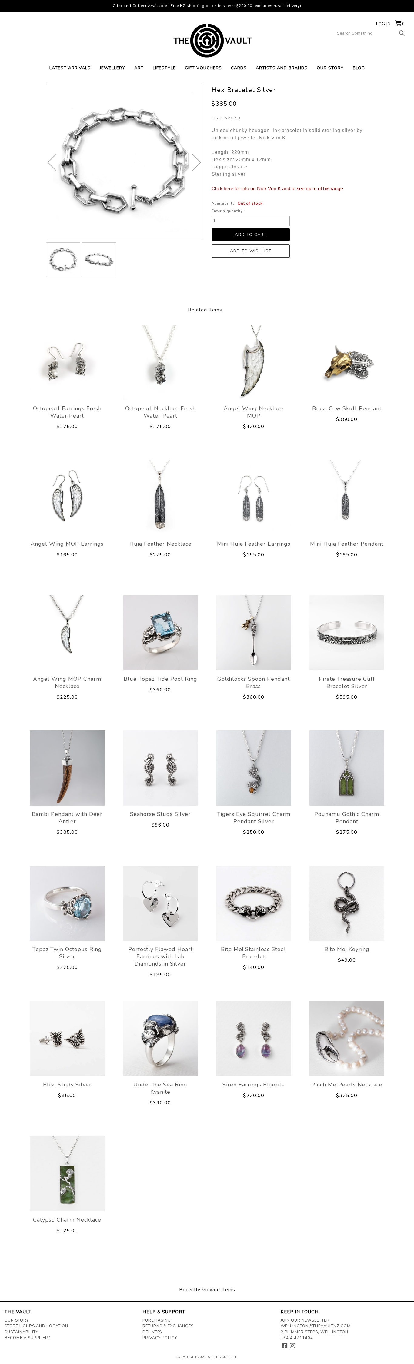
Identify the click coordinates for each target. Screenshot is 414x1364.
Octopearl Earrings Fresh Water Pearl (67, 412)
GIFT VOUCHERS (203, 68)
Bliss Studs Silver (67, 1084)
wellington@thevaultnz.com (316, 1326)
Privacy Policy (159, 1338)
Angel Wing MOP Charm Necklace (67, 682)
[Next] (196, 162)
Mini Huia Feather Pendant (346, 543)
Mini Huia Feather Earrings (253, 543)
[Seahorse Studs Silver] (160, 768)
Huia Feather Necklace (160, 543)
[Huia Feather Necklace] (160, 497)
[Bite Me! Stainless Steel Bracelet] (253, 903)
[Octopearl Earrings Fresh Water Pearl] (67, 362)
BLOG (359, 68)
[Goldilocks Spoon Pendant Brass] (253, 633)
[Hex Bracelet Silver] (63, 260)
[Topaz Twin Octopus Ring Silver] (67, 903)
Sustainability (21, 1332)
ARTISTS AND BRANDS (282, 68)
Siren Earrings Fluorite (253, 1084)
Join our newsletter (305, 1320)
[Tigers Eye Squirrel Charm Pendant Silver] (253, 768)
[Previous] (52, 162)
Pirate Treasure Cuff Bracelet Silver (347, 682)
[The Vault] (207, 41)
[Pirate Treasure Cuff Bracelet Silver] (347, 633)
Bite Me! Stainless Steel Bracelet (253, 953)
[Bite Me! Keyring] (347, 903)
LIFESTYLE (164, 68)
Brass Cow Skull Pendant (347, 408)
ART (139, 68)
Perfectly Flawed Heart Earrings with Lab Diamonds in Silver (160, 956)
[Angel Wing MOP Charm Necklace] (67, 633)
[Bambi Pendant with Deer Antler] (67, 768)
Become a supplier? (27, 1338)
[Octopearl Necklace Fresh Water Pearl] (160, 362)
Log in (383, 24)
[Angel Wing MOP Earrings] (67, 497)
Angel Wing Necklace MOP (254, 412)
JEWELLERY (112, 68)
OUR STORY (330, 68)
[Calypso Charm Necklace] (67, 1174)
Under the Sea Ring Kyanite (160, 1088)
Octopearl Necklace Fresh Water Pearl (160, 412)
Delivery (152, 1332)
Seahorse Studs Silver (160, 814)
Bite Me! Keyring (346, 949)
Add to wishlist (251, 251)
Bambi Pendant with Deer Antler (67, 817)
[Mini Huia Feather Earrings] (253, 497)
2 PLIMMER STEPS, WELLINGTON (314, 1332)
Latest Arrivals (70, 68)
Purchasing (156, 1320)
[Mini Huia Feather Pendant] (347, 497)
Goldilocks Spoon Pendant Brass (253, 682)
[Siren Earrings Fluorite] (253, 1038)
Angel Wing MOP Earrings (67, 543)
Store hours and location (36, 1326)
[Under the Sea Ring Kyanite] (160, 1038)
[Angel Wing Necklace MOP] (253, 362)
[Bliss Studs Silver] (67, 1038)
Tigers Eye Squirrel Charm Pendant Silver (253, 817)
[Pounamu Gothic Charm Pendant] (347, 768)
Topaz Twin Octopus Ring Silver (67, 953)
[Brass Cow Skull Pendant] (347, 362)
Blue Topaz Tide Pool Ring (160, 679)
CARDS (239, 68)
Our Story (17, 1320)
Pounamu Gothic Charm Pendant (346, 817)
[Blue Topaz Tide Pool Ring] (160, 633)
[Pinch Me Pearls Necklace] (347, 1038)
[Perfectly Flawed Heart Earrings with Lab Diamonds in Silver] (160, 903)
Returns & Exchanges (168, 1326)
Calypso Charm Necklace (67, 1219)
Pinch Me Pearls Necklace (346, 1084)
